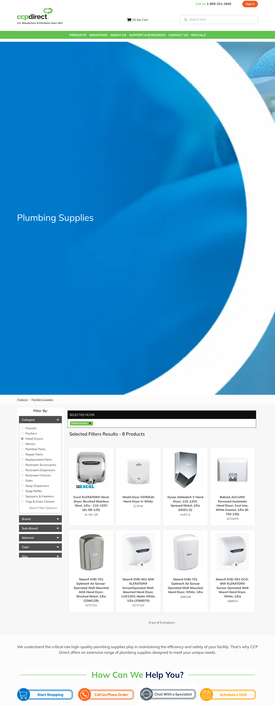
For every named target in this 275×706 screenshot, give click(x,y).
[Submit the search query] (186, 19)
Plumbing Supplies (42, 399)
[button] (78, 35)
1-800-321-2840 (219, 4)
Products (22, 399)
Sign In (250, 4)
